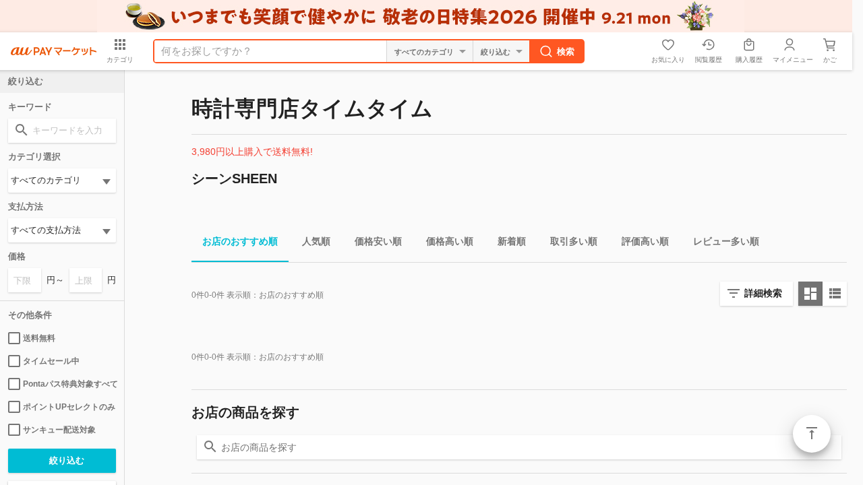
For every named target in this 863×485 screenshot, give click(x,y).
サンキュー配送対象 (59, 429)
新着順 (512, 241)
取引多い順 (573, 241)
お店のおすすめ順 (240, 241)
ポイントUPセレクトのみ (69, 407)
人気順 (316, 241)
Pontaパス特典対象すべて (69, 384)
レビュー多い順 (726, 241)
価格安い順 (378, 241)
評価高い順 (645, 241)
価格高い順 (449, 241)
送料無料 (39, 338)
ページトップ (812, 434)
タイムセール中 (51, 361)
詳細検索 (763, 293)
